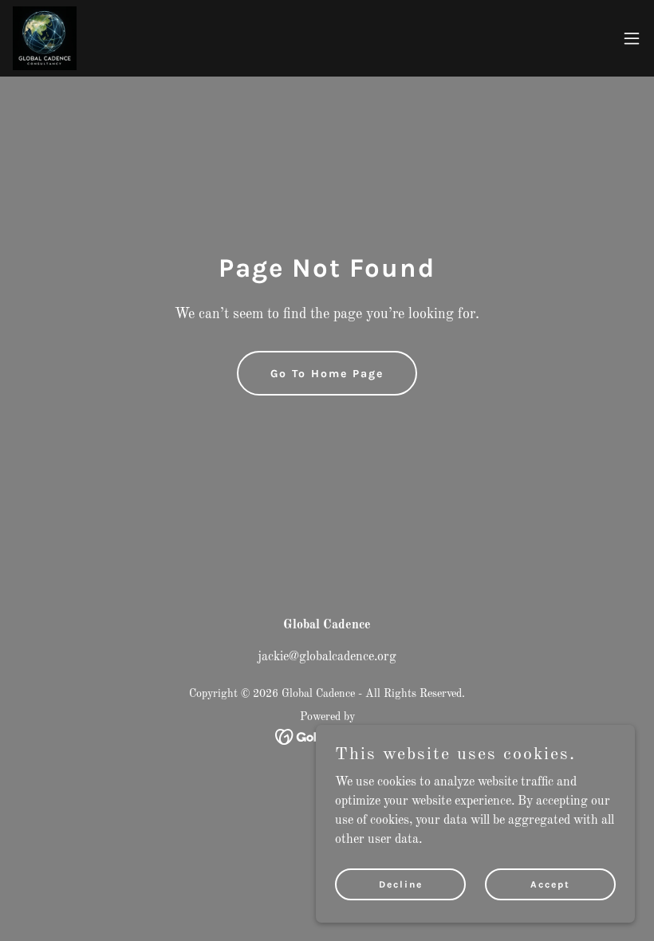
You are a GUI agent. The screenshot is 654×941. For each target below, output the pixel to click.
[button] (632, 38)
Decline (401, 883)
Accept (550, 883)
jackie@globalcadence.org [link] (327, 657)
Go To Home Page (327, 373)
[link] (45, 38)
